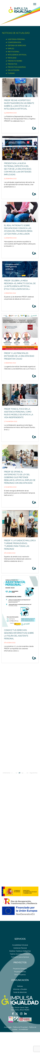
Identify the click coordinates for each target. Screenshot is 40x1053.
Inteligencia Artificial (17, 55)
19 (22, 773)
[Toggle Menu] (34, 4)
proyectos (12, 64)
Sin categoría (13, 70)
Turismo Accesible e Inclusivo (20, 954)
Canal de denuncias (20, 992)
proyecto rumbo (15, 61)
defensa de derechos (17, 45)
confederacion (14, 42)
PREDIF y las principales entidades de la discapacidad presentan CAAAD (19, 356)
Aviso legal (7, 1027)
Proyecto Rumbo (20, 972)
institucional (13, 52)
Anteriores (6, 773)
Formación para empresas (20, 957)
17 (16, 773)
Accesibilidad (23, 1029)
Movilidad (12, 58)
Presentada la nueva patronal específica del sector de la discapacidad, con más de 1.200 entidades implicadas (18, 169)
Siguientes (33, 773)
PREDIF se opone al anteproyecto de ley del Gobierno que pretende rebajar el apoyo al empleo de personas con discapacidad (19, 477)
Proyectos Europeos (17, 67)
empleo (11, 48)
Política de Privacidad (20, 1027)
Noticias (20, 986)
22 (27, 773)
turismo (11, 73)
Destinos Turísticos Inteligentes (20, 951)
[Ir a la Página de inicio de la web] (20, 10)
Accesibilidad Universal (20, 945)
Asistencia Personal (20, 948)
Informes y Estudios (20, 989)
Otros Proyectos (20, 975)
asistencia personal (16, 39)
